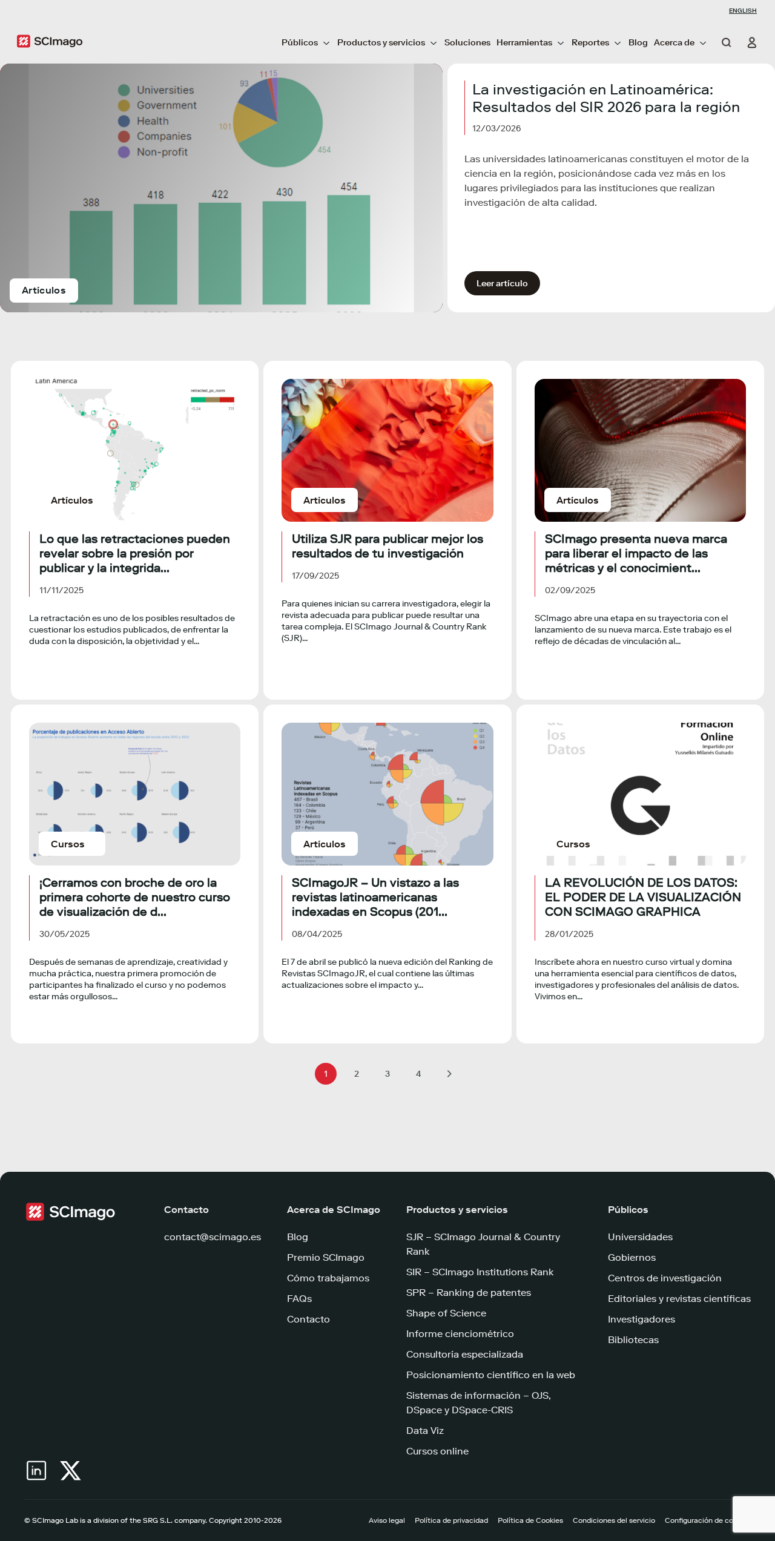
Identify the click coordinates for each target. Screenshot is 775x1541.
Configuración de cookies (708, 1520)
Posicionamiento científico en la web (490, 1375)
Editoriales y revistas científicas (679, 1298)
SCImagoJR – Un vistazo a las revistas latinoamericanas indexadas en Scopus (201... (375, 897)
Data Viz (425, 1430)
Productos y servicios (381, 43)
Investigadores (641, 1319)
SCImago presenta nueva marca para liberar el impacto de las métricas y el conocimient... (636, 553)
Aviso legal (387, 1520)
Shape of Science (446, 1313)
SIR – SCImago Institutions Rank (479, 1272)
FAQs (299, 1298)
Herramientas (524, 43)
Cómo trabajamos (328, 1278)
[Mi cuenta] (747, 42)
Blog (638, 43)
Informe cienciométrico (460, 1333)
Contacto (308, 1319)
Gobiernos (632, 1257)
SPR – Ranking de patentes (468, 1292)
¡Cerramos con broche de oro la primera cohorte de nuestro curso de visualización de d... (134, 897)
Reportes (590, 43)
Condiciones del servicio (614, 1520)
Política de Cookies (530, 1520)
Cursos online (437, 1451)
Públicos (300, 43)
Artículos (44, 290)
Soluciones (467, 43)
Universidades (640, 1237)
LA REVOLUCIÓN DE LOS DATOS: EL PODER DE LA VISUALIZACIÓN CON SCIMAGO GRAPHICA (643, 897)
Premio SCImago (325, 1257)
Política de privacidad (451, 1520)
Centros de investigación (665, 1278)
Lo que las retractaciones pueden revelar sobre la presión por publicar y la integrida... (134, 553)
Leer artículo (502, 283)
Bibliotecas (633, 1340)
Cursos (68, 844)
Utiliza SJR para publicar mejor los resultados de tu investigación (387, 545)
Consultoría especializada (464, 1354)
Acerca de (674, 43)
